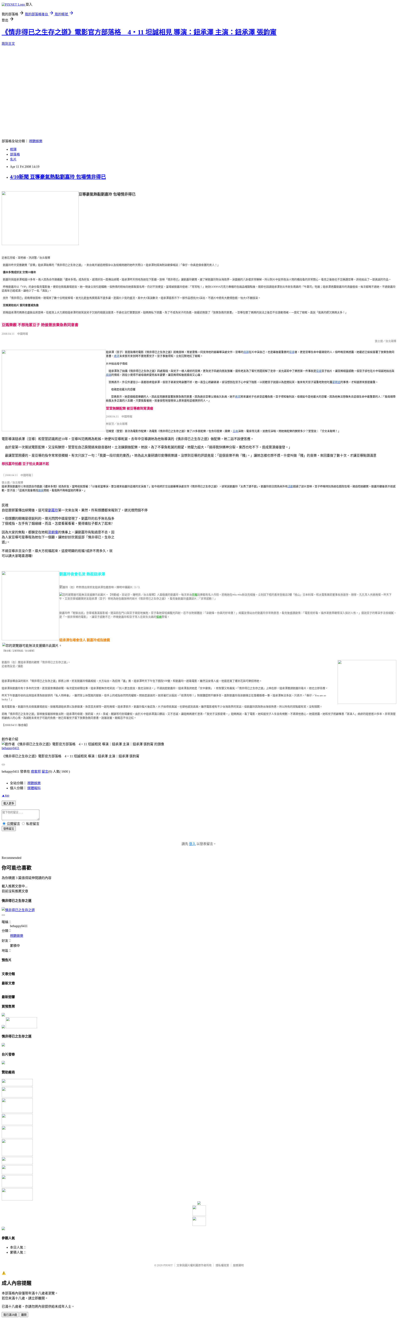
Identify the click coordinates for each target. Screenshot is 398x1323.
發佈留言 (8, 828)
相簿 (13, 149)
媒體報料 (34, 788)
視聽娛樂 (35, 141)
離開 (24, 1314)
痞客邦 (36, 771)
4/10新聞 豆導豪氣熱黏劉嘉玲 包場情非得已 (58, 177)
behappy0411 (10, 748)
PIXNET (168, 1265)
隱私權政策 (222, 1265)
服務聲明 (238, 1265)
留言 (45, 771)
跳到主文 (8, 43)
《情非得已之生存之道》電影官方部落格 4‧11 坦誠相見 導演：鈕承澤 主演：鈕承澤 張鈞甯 (139, 32)
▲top (5, 795)
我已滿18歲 (10, 1314)
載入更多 (8, 803)
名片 (13, 159)
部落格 (15, 154)
